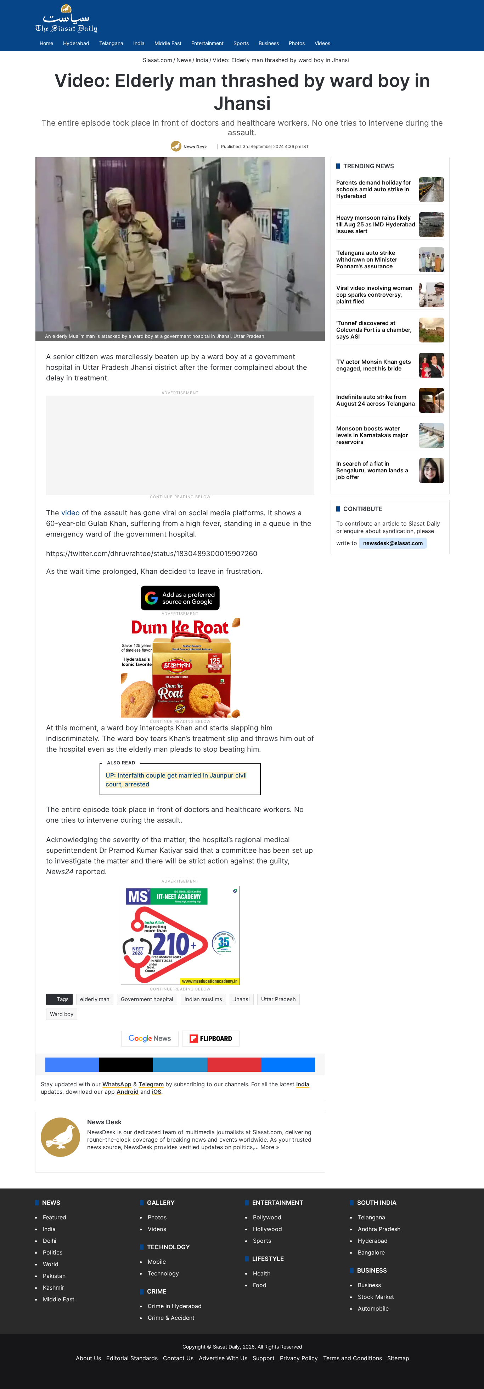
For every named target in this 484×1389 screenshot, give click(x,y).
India (139, 43)
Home (46, 43)
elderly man (94, 999)
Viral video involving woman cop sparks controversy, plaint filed (374, 294)
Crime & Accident (171, 1317)
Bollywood (267, 1217)
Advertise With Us (223, 1358)
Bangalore (371, 1252)
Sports (241, 43)
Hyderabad (76, 43)
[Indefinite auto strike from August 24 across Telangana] (431, 400)
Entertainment (207, 43)
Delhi (49, 1240)
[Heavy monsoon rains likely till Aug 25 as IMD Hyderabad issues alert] (431, 224)
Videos (322, 43)
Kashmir (53, 1287)
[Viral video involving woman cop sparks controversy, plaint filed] (431, 294)
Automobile (373, 1308)
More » (269, 1147)
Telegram (151, 1084)
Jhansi (241, 999)
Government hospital (147, 999)
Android (128, 1091)
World (50, 1264)
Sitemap (398, 1358)
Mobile (157, 1261)
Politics (52, 1252)
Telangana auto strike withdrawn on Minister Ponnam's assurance (366, 259)
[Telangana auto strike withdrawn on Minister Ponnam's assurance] (431, 259)
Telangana (111, 43)
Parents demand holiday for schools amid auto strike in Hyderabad (373, 189)
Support (264, 1358)
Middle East (167, 43)
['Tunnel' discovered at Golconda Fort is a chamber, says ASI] (431, 330)
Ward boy (61, 1014)
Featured (54, 1217)
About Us (88, 1358)
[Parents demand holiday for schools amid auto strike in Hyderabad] (431, 189)
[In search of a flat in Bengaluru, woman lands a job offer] (431, 470)
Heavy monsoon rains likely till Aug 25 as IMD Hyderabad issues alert (375, 224)
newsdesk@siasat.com (393, 543)
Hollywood (267, 1228)
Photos (297, 43)
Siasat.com (156, 60)
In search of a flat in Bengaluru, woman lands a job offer (372, 470)
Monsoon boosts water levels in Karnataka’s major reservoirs (372, 435)
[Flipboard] (211, 1039)
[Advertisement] (180, 444)
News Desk (195, 146)
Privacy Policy (299, 1358)
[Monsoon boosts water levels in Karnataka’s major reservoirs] (431, 435)
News (183, 60)
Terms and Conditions (352, 1358)
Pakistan (54, 1275)
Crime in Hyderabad (175, 1306)
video (70, 513)
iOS (156, 1091)
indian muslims (203, 999)
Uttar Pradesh (278, 999)
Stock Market (376, 1296)
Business (269, 43)
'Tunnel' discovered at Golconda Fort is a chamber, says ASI (374, 329)
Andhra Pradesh (379, 1228)
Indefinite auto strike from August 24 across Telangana (375, 400)
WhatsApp (116, 1084)
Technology (163, 1273)
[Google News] (150, 1039)
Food (259, 1285)
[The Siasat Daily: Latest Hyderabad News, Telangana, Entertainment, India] (66, 18)
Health (261, 1273)
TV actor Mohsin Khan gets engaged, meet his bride (373, 365)
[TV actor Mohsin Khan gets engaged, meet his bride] (431, 365)
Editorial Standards (132, 1358)
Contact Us (178, 1358)
